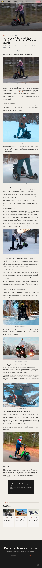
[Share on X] (12, 51)
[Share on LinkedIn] (18, 51)
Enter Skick (21, 91)
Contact (22, 1)
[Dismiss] (32, 481)
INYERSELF (4, 565)
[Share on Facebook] (15, 51)
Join (31, 491)
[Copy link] (20, 51)
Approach (16, 1)
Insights (11, 1)
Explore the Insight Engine (20, 534)
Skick (4, 469)
